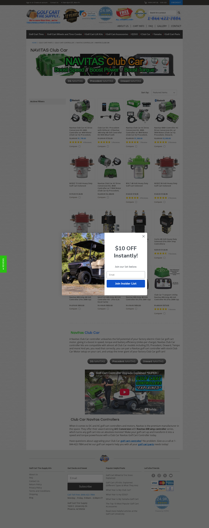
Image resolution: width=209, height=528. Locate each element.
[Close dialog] (143, 236)
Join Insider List (125, 283)
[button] (3, 264)
